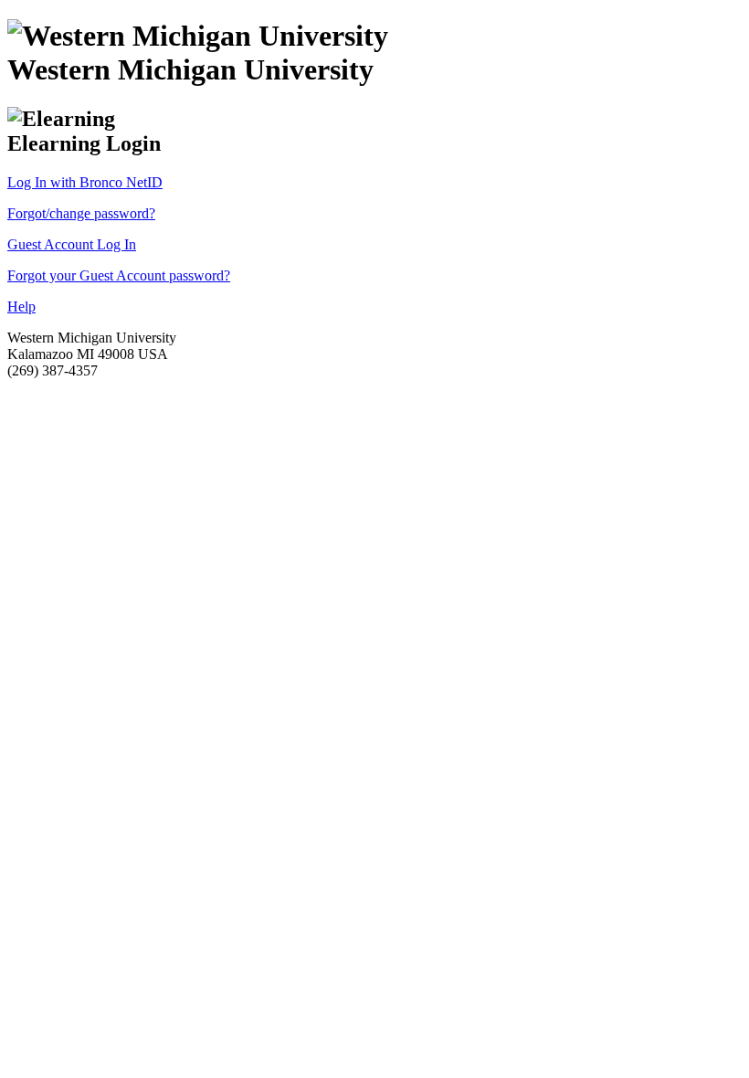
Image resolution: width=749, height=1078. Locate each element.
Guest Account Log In (71, 244)
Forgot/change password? (81, 213)
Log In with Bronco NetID (85, 182)
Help (21, 306)
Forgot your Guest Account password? (118, 275)
